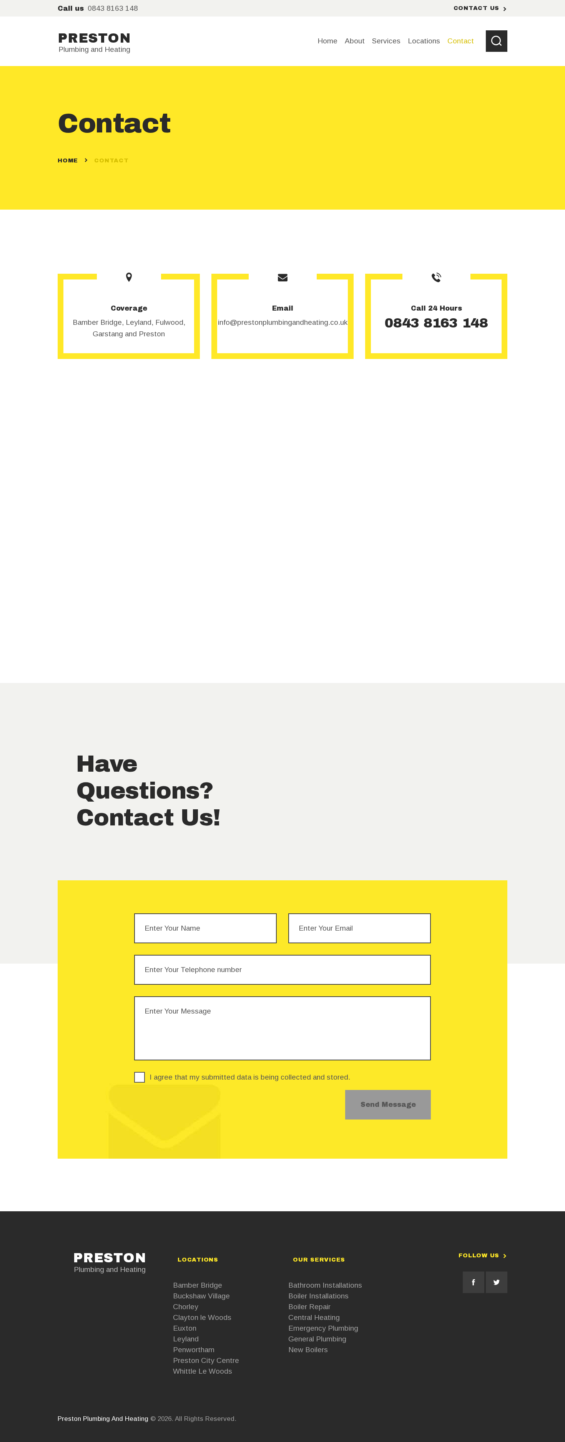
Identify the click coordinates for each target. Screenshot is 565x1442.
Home (68, 160)
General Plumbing (317, 1339)
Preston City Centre (206, 1360)
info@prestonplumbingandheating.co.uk (282, 322)
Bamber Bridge (197, 1285)
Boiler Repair (309, 1307)
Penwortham (193, 1350)
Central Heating (314, 1317)
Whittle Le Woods (202, 1371)
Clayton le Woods (202, 1317)
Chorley (185, 1307)
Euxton (184, 1328)
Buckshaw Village (201, 1296)
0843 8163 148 (436, 323)
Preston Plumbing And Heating (103, 1418)
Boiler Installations (318, 1296)
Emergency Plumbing (323, 1328)
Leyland (186, 1339)
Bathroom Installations (325, 1285)
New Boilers (308, 1350)
